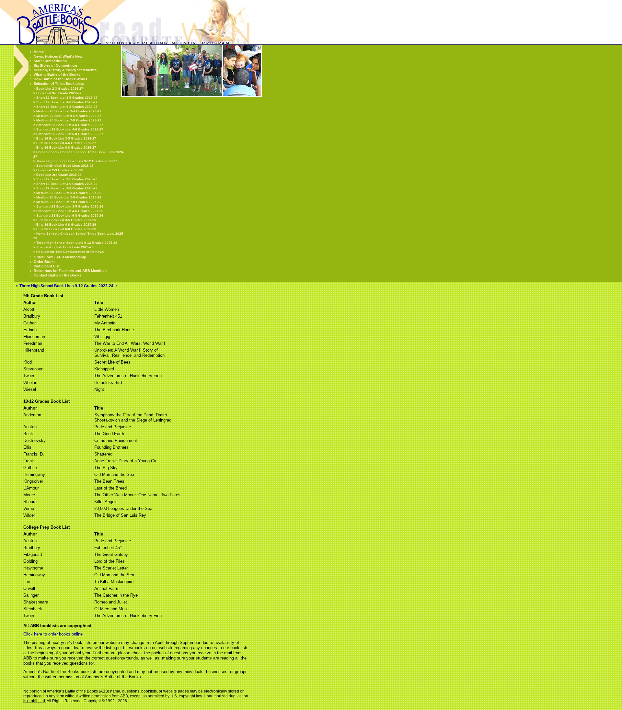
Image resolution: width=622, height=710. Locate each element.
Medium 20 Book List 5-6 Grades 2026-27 (68, 116)
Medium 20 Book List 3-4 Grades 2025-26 (68, 193)
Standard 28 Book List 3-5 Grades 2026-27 (69, 125)
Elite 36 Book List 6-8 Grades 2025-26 (66, 229)
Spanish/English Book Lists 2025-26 (65, 247)
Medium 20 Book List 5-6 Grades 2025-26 (68, 197)
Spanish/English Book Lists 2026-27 (65, 165)
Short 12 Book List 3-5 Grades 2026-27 (67, 97)
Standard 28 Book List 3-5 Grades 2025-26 (69, 206)
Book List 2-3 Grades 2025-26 (59, 170)
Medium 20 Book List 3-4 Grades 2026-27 (68, 111)
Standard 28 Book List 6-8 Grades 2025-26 (69, 215)
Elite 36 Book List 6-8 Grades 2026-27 (66, 147)
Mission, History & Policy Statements (65, 70)
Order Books (44, 262)
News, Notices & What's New (58, 56)
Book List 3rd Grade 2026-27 (59, 93)
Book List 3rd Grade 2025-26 (59, 174)
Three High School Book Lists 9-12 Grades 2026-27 (76, 161)
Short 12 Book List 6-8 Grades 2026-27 (67, 106)
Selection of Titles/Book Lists (59, 83)
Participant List (47, 266)
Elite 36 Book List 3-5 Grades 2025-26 (66, 220)
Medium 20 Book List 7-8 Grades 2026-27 (68, 120)
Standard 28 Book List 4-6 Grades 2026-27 (69, 129)
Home (39, 52)
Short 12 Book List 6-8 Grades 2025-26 (67, 188)
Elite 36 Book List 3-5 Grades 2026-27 (66, 138)
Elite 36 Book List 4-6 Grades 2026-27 (66, 143)
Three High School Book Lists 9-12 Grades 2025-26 (76, 242)
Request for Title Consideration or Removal (70, 252)
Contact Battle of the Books (57, 275)
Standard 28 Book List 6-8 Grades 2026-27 (69, 134)
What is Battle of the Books (57, 74)
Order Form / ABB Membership (60, 257)
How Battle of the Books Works (60, 79)
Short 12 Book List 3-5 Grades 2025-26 (67, 179)
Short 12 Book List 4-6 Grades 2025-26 (67, 184)
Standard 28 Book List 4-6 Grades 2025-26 (69, 211)
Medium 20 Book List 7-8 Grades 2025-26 (68, 202)
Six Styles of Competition (55, 65)
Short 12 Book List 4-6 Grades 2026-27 (67, 102)
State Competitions (50, 61)
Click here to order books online (53, 634)
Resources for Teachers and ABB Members (70, 271)
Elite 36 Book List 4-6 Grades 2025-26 (66, 224)
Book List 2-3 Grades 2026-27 (59, 88)
